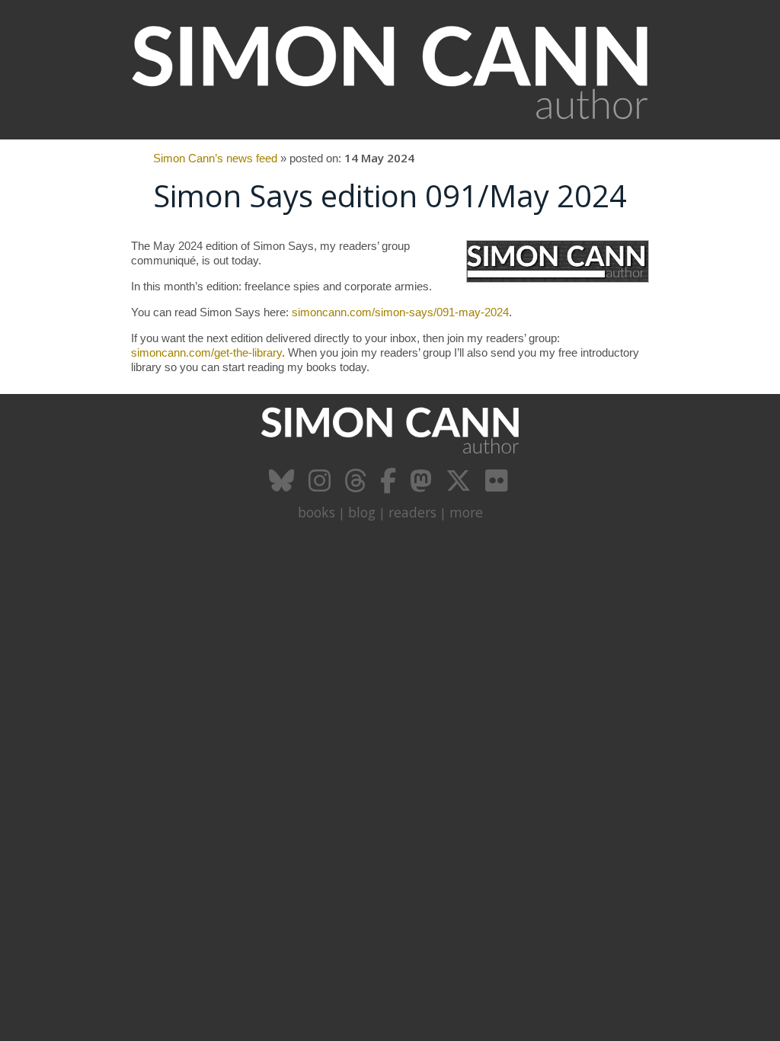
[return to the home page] (390, 131)
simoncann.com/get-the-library (206, 352)
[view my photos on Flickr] (498, 486)
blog (362, 512)
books (316, 512)
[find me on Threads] (357, 486)
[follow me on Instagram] (321, 486)
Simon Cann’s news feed (215, 158)
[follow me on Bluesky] (284, 486)
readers (412, 512)
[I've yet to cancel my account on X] (460, 486)
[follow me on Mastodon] (423, 486)
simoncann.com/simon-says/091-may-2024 (400, 312)
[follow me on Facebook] (390, 486)
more (466, 512)
